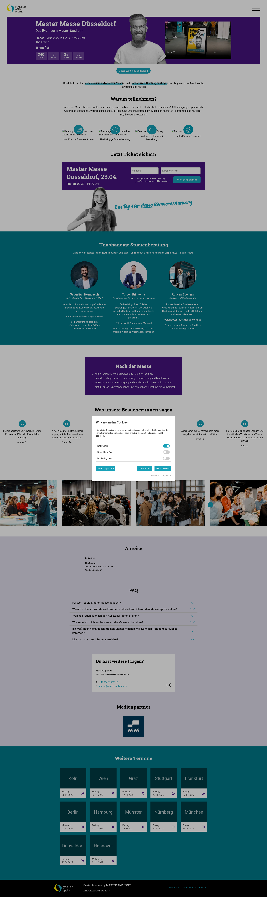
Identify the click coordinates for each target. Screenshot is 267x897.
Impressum (167, 476)
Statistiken (105, 452)
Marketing (105, 458)
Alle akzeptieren (163, 468)
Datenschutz (155, 476)
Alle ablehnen (144, 468)
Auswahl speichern (105, 468)
